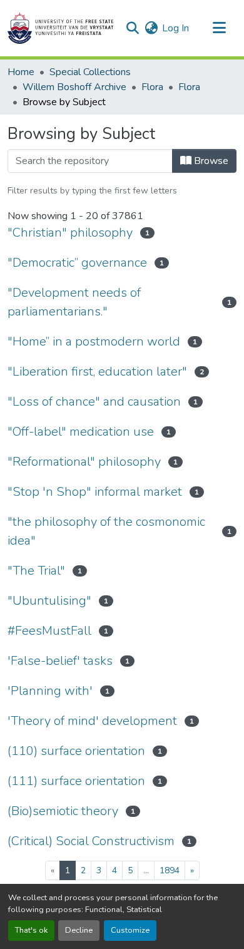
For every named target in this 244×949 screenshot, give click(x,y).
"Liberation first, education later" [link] (97, 371)
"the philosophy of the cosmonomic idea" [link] (106, 531)
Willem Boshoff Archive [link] (74, 87)
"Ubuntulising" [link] (49, 600)
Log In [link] (175, 28)
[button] (60, 28)
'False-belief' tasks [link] (60, 660)
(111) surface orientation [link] (76, 780)
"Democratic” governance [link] (77, 262)
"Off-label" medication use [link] (81, 431)
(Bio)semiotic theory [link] (63, 811)
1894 (170, 870)
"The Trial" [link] (36, 570)
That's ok (31, 930)
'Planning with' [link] (50, 690)
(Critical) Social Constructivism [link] (91, 841)
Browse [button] (209, 161)
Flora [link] (152, 87)
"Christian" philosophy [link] (70, 232)
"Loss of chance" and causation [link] (94, 401)
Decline (79, 930)
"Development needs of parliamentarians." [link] (74, 302)
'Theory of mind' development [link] (92, 720)
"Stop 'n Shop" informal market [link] (95, 491)
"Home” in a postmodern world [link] (94, 341)
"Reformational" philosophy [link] (84, 461)
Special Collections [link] (90, 72)
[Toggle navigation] (218, 28)
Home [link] (21, 72)
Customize (130, 930)
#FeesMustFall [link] (49, 630)
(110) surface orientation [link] (76, 750)
